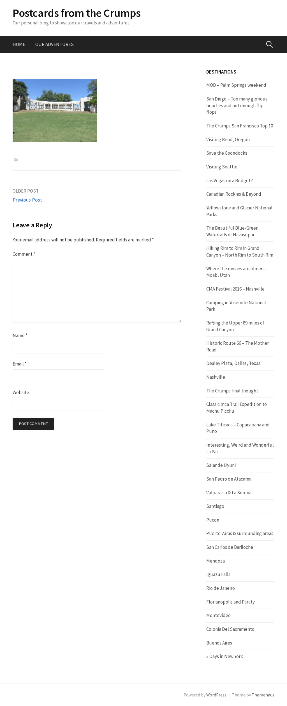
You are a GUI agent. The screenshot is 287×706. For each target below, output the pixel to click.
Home (19, 44)
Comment (24, 254)
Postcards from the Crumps (77, 13)
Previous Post (27, 200)
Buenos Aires (219, 643)
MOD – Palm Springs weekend (236, 85)
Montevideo (218, 615)
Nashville (215, 377)
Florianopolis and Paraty (230, 602)
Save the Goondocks (226, 153)
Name (20, 335)
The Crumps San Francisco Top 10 (239, 126)
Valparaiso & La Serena (228, 493)
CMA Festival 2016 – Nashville (235, 289)
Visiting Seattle (221, 167)
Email (20, 364)
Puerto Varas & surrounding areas (239, 533)
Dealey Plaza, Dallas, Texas (233, 363)
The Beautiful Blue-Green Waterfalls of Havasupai (232, 231)
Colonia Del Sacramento (230, 629)
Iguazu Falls (218, 574)
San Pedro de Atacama (228, 479)
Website (21, 392)
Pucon (212, 520)
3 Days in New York (224, 656)
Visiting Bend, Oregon (228, 139)
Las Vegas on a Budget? (229, 180)
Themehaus (263, 695)
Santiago (215, 506)
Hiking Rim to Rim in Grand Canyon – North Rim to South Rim (239, 251)
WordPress (216, 695)
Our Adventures (54, 44)
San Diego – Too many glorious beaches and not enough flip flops (236, 105)
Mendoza (215, 561)
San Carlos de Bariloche (229, 547)
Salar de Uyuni (221, 465)
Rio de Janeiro (220, 588)
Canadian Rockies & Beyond (233, 194)
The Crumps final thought (232, 391)
